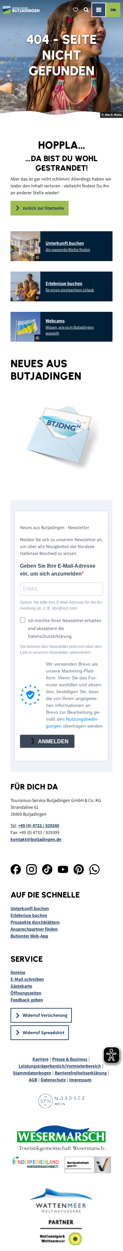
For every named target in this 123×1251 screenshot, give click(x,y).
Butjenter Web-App (29, 936)
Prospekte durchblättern (35, 922)
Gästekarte (21, 986)
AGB (33, 1080)
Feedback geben (26, 1000)
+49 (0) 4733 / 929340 (38, 825)
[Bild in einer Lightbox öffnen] (61, 436)
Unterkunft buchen (29, 908)
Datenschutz (53, 1080)
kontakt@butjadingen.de (35, 839)
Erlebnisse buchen (28, 915)
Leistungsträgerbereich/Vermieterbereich (60, 1066)
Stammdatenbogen (32, 1073)
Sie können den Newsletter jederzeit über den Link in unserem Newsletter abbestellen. (61, 649)
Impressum (80, 1080)
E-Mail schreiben (27, 979)
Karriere (40, 1059)
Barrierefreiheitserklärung (81, 1073)
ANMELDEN (53, 741)
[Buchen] (113, 10)
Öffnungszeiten (25, 993)
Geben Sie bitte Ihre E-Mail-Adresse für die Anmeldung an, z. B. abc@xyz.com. (61, 605)
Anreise (17, 972)
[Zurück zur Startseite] (21, 10)
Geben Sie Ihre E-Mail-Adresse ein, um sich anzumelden (57, 570)
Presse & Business (69, 1059)
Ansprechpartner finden (34, 929)
